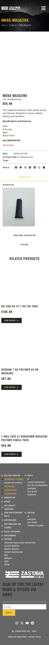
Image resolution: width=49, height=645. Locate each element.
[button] (16, 167)
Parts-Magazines (23, 157)
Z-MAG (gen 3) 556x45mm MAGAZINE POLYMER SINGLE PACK (24, 438)
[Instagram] (16, 623)
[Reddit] (32, 623)
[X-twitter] (22, 623)
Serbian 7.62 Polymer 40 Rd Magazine (20, 371)
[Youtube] (27, 623)
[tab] (24, 177)
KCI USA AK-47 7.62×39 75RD (19, 306)
